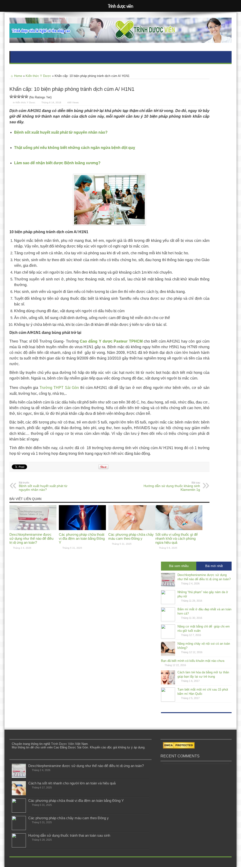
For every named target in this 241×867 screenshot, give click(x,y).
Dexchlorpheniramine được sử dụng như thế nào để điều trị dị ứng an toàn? (31, 538)
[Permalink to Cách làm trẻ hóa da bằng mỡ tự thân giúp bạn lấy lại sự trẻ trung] (168, 683)
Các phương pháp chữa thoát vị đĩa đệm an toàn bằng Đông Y (82, 538)
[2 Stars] (15, 96)
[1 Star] (11, 96)
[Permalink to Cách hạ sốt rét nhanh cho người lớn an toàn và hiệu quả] (19, 794)
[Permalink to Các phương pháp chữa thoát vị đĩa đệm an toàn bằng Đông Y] (82, 529)
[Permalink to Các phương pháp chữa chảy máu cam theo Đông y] (131, 529)
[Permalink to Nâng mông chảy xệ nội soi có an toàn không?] (168, 654)
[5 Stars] (26, 96)
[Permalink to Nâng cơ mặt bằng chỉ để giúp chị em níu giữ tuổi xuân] (168, 637)
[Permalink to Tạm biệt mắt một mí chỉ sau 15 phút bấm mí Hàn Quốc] (168, 700)
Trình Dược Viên (62, 744)
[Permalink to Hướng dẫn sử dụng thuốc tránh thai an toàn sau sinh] (19, 846)
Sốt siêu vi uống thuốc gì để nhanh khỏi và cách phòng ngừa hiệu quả (176, 538)
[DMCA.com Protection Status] (179, 747)
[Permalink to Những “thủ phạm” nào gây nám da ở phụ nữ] (168, 603)
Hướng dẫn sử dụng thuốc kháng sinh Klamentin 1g (172, 486)
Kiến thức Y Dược (38, 76)
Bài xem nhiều (179, 566)
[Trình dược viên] (120, 39)
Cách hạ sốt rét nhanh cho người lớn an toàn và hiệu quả (72, 783)
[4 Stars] (22, 96)
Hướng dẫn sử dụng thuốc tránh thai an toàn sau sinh (69, 835)
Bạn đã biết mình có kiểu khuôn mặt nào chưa (192, 661)
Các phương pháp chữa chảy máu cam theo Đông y (131, 536)
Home (18, 76)
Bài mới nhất (214, 566)
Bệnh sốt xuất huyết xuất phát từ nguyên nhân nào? (43, 486)
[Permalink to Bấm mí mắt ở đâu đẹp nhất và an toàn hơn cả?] (168, 620)
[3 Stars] (19, 96)
